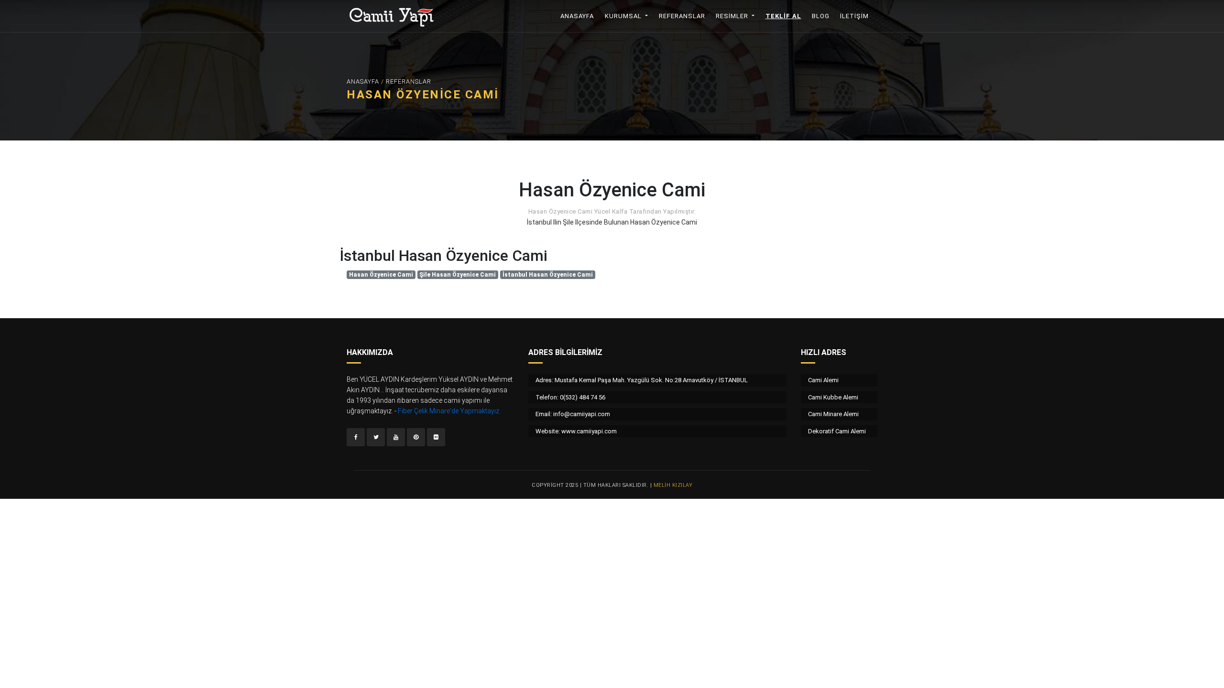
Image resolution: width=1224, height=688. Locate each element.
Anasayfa (580, 16)
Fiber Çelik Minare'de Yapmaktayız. (449, 411)
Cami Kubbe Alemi (833, 397)
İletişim (854, 16)
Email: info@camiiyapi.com (573, 414)
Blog (821, 16)
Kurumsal (624, 16)
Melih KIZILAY (673, 485)
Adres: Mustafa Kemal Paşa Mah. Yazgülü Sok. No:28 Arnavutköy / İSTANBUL (642, 380)
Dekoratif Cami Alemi (837, 431)
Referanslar (682, 16)
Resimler (733, 16)
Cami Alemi (823, 380)
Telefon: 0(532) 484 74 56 (570, 397)
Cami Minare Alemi (833, 414)
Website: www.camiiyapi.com (576, 431)
